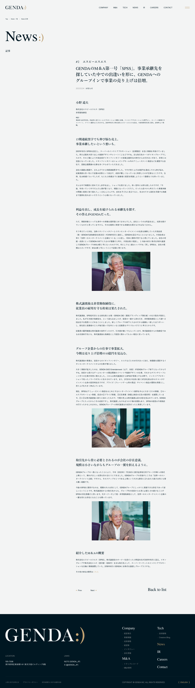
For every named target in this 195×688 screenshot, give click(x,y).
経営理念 (127, 633)
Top (6, 19)
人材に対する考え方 (12, 682)
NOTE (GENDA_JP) (72, 661)
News (161, 644)
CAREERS (154, 7)
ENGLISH (184, 682)
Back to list (157, 590)
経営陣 (126, 645)
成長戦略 (127, 641)
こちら (96, 572)
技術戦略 (162, 633)
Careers (162, 660)
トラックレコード (131, 664)
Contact (162, 667)
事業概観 (127, 637)
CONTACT (168, 7)
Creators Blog (164, 637)
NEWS (135, 7)
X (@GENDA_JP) (71, 665)
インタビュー (129, 649)
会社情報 (127, 653)
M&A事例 (128, 668)
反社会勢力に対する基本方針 (51, 682)
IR (144, 7)
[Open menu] (187, 7)
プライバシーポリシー (30, 682)
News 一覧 (14, 19)
